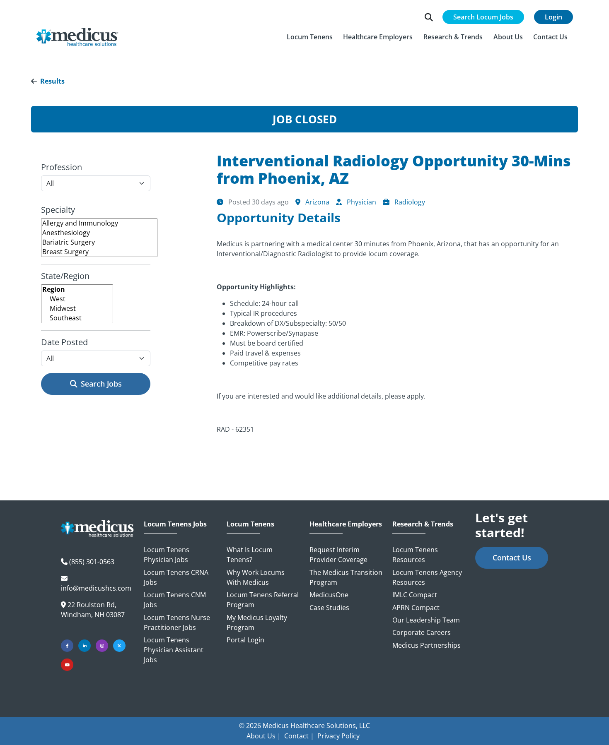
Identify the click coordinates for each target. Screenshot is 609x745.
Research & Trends (422, 524)
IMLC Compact (414, 594)
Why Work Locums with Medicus (256, 577)
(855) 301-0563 (91, 561)
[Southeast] (77, 318)
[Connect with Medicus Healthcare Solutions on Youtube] (67, 664)
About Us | (264, 735)
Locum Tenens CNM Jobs (175, 599)
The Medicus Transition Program (345, 577)
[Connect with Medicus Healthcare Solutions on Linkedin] (84, 645)
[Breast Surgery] (99, 252)
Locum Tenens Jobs (175, 524)
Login (553, 17)
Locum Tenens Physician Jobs (166, 554)
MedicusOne (328, 594)
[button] (309, 37)
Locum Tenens (250, 524)
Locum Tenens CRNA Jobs (176, 577)
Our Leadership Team (426, 620)
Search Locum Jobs (483, 17)
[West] (77, 299)
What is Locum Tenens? (250, 554)
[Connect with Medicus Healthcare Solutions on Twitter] (119, 645)
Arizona (317, 202)
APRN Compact (416, 607)
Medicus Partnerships (426, 645)
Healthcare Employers (345, 524)
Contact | (299, 735)
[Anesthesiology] (99, 233)
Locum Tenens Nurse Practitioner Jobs (177, 622)
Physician (361, 202)
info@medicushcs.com (96, 588)
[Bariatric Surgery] (99, 242)
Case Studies (329, 607)
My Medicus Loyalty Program (257, 622)
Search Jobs (101, 384)
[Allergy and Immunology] (99, 223)
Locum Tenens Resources (415, 554)
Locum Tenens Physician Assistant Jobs (173, 649)
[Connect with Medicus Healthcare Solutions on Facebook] (67, 645)
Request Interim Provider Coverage (338, 554)
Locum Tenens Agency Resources (427, 577)
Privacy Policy (338, 735)
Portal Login (245, 639)
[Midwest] (77, 308)
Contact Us (512, 557)
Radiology (409, 202)
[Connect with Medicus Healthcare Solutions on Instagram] (102, 645)
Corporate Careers (421, 632)
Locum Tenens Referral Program (263, 599)
